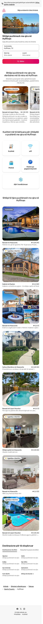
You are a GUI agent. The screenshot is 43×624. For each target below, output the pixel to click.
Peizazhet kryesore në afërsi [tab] (29, 550)
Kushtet (25, 614)
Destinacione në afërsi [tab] (9, 550)
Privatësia (17, 614)
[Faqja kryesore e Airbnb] (3, 10)
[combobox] (21, 48)
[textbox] (11, 55)
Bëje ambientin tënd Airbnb (28, 10)
